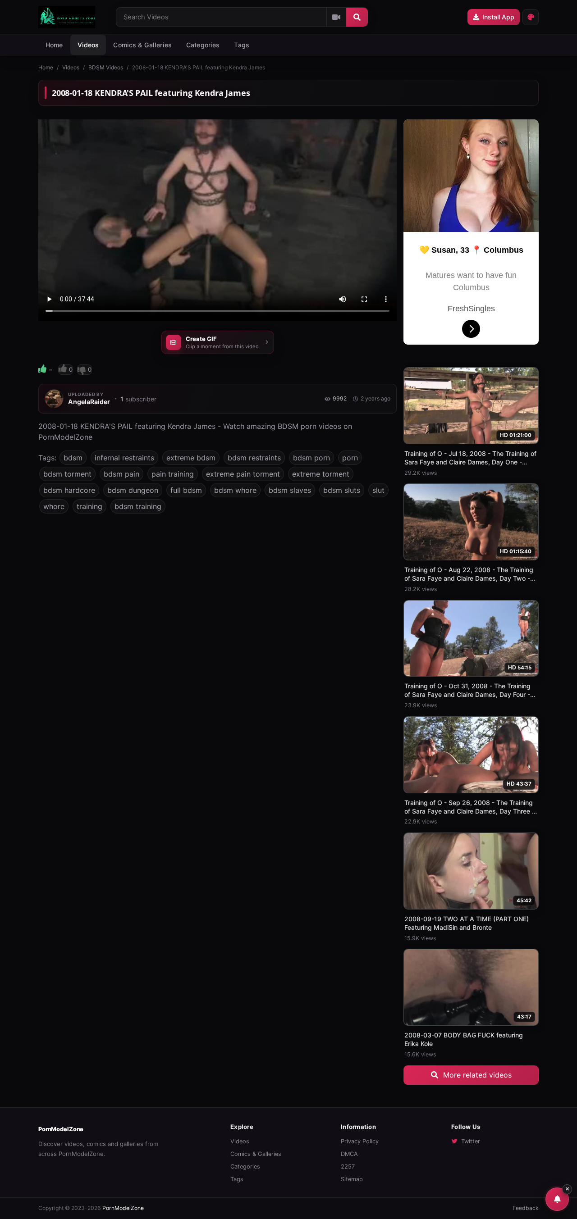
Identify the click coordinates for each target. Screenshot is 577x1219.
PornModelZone (60, 1129)
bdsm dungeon (132, 490)
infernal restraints (124, 457)
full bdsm (186, 490)
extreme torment (320, 473)
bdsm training (137, 506)
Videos (88, 45)
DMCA (349, 1154)
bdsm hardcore (69, 490)
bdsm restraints (254, 457)
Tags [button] (241, 45)
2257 (348, 1166)
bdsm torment (67, 473)
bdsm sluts (341, 490)
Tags (236, 1179)
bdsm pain (121, 473)
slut (378, 490)
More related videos (476, 1074)
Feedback (526, 1208)
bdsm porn (311, 457)
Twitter (470, 1141)
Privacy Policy (360, 1141)
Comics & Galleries (142, 45)
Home (54, 45)
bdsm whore (235, 490)
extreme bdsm (190, 457)
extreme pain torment (243, 473)
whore (53, 506)
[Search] (357, 17)
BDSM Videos (105, 67)
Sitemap (352, 1179)
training (89, 506)
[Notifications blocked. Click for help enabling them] (557, 1199)
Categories (203, 45)
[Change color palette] (530, 17)
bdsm (73, 457)
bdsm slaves (290, 490)
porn (350, 457)
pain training (172, 473)
